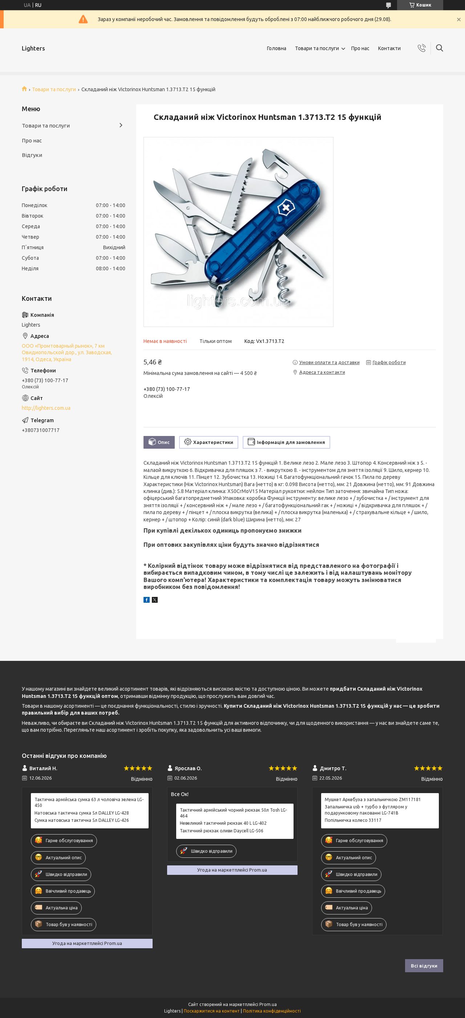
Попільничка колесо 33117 (353, 820)
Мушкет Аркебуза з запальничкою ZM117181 (373, 799)
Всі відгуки (424, 965)
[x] (155, 601)
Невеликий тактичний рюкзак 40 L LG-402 (223, 823)
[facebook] (146, 601)
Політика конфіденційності (272, 1011)
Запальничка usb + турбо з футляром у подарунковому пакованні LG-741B (366, 809)
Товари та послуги (317, 48)
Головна (276, 48)
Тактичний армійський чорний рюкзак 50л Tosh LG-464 (233, 813)
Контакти (389, 48)
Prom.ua (268, 1004)
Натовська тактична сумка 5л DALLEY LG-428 (82, 813)
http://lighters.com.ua (46, 408)
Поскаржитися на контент (212, 1011)
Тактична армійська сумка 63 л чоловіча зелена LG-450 (89, 802)
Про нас (360, 48)
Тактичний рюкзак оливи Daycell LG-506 (221, 830)
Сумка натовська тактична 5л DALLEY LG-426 (82, 820)
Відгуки (32, 155)
